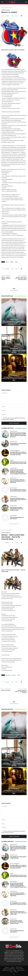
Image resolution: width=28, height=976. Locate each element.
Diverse (11, 460)
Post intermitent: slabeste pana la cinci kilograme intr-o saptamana (17, 481)
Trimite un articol (21, 970)
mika (14, 288)
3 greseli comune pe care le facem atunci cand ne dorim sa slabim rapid (18, 500)
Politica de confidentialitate (9, 968)
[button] (26, 2)
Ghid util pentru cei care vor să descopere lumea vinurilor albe (18, 462)
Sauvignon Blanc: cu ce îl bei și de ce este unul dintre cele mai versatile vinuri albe (14, 378)
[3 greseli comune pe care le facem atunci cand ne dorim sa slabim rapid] (5, 499)
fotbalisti (11, 261)
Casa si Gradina (13, 468)
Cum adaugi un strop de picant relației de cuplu (14, 351)
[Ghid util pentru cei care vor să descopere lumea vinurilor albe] (5, 462)
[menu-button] (2, 2)
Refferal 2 (16, 971)
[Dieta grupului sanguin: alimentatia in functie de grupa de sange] (5, 508)
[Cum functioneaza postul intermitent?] (5, 517)
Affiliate (14, 970)
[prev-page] (2, 385)
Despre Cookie (19, 967)
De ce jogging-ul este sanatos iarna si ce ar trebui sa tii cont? (18, 490)
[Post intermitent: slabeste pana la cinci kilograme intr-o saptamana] (5, 480)
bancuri (7, 261)
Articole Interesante (14, 375)
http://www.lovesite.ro (14, 290)
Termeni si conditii (19, 968)
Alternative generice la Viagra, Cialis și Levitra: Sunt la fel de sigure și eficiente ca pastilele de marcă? (14, 323)
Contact (11, 971)
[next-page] (5, 385)
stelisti (16, 261)
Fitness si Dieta (13, 478)
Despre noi (7, 967)
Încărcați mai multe (13, 523)
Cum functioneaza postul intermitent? (17, 518)
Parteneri (13, 967)
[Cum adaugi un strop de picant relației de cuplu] (14, 340)
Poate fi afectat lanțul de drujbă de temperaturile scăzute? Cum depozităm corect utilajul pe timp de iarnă (18, 471)
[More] (21, 15)
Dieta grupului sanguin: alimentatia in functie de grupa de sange (16, 509)
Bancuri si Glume (8, 7)
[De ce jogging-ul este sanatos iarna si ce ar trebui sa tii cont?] (5, 490)
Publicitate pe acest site (7, 970)
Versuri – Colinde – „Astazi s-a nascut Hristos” (5, 278)
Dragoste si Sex (14, 319)
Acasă (2, 7)
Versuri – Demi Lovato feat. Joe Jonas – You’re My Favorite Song (21, 278)
